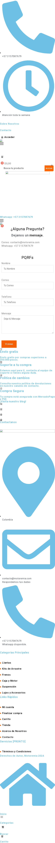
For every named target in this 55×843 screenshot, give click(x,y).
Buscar (49, 168)
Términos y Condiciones (16, 751)
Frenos (6, 674)
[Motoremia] (1, 140)
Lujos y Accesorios (13, 692)
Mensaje (6, 313)
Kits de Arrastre (12, 668)
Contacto (5, 130)
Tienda (6, 725)
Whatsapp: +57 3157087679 (16, 217)
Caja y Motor (10, 680)
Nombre (5, 263)
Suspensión (9, 686)
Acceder (9, 137)
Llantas (6, 662)
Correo (5, 280)
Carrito (6, 719)
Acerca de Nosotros (14, 731)
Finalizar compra (12, 713)
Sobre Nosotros (9, 123)
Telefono (6, 296)
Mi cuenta (8, 707)
